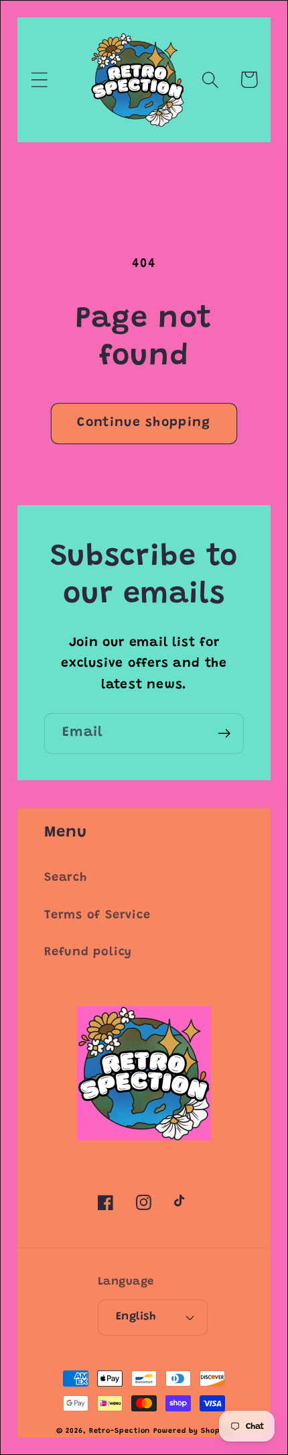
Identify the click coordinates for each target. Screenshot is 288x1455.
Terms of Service (97, 916)
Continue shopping (143, 423)
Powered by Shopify (192, 1431)
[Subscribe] (224, 733)
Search (65, 878)
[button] (39, 79)
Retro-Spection (120, 1431)
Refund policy (88, 953)
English (136, 1316)
